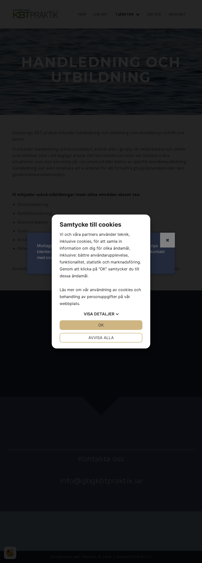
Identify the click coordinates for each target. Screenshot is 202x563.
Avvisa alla (101, 337)
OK (101, 325)
